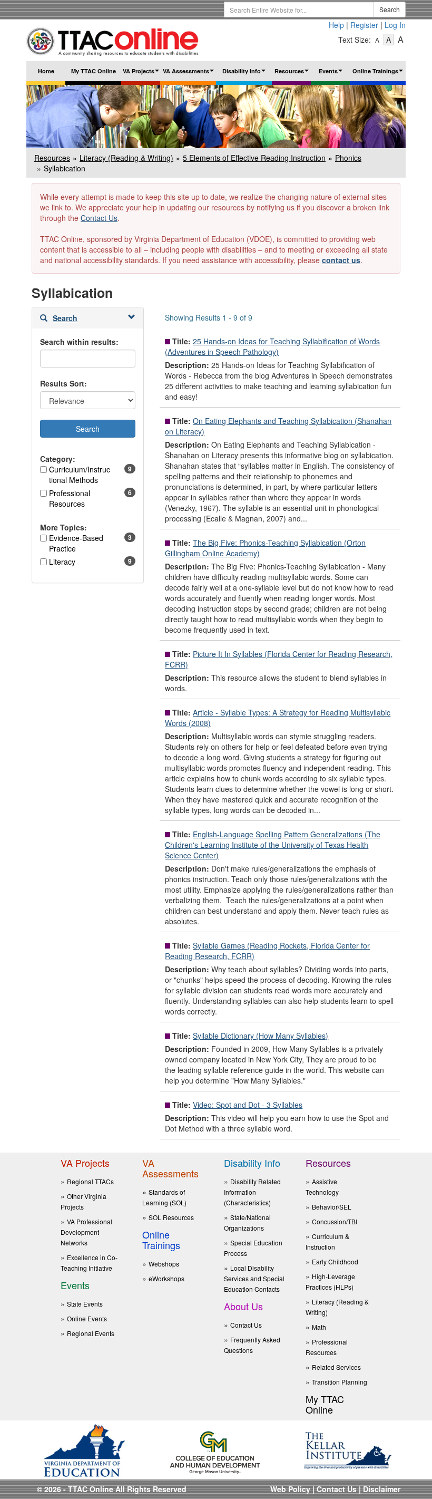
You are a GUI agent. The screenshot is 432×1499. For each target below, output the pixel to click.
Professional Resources (69, 498)
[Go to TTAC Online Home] (113, 39)
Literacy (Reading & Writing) (126, 157)
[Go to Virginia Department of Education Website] (84, 1449)
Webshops (164, 1263)
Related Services (336, 1366)
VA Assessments (189, 74)
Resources (292, 74)
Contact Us (99, 217)
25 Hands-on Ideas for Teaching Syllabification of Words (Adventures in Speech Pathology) (272, 346)
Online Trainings (379, 74)
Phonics (348, 157)
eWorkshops (166, 1278)
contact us (341, 260)
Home (46, 71)
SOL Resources (171, 1217)
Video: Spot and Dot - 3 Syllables (247, 1104)
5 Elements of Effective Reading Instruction (254, 157)
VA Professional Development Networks (86, 1232)
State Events (85, 1303)
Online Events (87, 1318)
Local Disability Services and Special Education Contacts (254, 1278)
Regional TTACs (90, 1181)
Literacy (62, 561)
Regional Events (90, 1333)
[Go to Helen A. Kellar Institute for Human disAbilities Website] (347, 1449)
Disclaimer (381, 1489)
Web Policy (290, 1489)
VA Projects (141, 74)
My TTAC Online (93, 71)
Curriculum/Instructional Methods (79, 474)
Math (319, 1326)
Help (336, 25)
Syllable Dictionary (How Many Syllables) (260, 1035)
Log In (395, 25)
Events (332, 74)
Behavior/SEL (331, 1206)
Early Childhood (335, 1261)
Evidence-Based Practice (76, 543)
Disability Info (245, 74)
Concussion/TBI (334, 1221)
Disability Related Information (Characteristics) (252, 1192)
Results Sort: (63, 383)
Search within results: (79, 341)
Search (389, 9)
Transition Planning (339, 1381)
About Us (243, 1306)
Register (364, 25)
